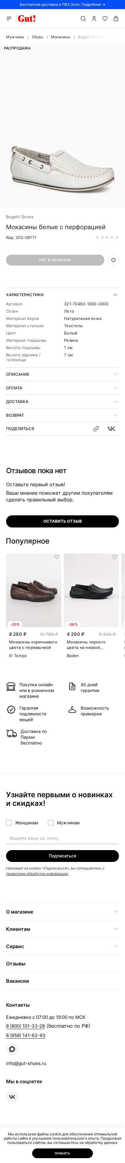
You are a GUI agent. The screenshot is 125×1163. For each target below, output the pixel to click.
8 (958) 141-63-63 (26, 1035)
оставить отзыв (62, 521)
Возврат (15, 415)
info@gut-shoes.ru (26, 1063)
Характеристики (25, 294)
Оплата (14, 387)
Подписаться (62, 855)
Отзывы (15, 964)
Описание (17, 374)
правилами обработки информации (37, 873)
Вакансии (17, 981)
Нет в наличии (55, 260)
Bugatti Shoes (19, 216)
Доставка (17, 401)
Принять (62, 1153)
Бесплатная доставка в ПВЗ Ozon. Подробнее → (62, 4)
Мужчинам (68, 822)
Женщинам (26, 822)
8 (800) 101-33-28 (25, 1026)
